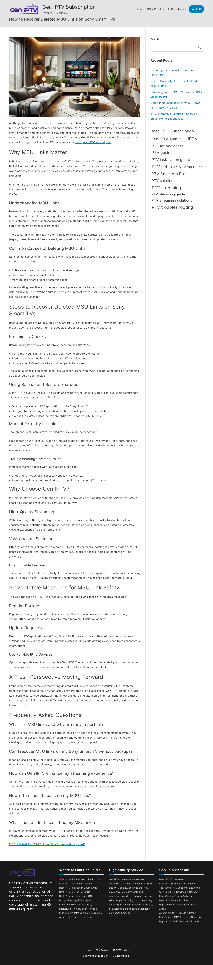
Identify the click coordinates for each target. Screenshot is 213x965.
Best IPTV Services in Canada (181, 891)
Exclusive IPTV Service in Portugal (78, 908)
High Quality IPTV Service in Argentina (80, 912)
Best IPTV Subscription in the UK (177, 883)
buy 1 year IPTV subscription (93, 142)
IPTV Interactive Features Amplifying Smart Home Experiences (174, 116)
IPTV (193, 138)
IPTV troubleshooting (172, 207)
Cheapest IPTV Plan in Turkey (75, 904)
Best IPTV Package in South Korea (78, 887)
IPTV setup (161, 166)
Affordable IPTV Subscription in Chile (79, 879)
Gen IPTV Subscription (69, 7)
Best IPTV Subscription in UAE (76, 896)
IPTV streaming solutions (171, 200)
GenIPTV (178, 139)
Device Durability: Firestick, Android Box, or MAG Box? (177, 83)
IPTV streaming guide (168, 194)
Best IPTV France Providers (174, 900)
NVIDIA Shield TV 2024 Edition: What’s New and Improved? (47, 844)
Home (139, 9)
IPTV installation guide (170, 159)
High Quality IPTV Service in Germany (180, 917)
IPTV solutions (163, 180)
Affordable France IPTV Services (77, 917)
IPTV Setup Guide (188, 167)
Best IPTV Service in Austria (74, 891)
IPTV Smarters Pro (168, 173)
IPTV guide (160, 152)
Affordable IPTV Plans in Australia (177, 912)
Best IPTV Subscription (172, 131)
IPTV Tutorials (177, 9)
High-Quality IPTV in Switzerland (177, 896)
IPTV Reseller (155, 9)
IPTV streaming (166, 187)
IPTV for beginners (167, 146)
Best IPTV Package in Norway (76, 883)
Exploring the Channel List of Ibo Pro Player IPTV (174, 72)
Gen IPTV (159, 139)
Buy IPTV (196, 9)
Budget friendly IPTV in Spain (75, 900)
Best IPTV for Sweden (171, 879)
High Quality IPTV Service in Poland (179, 921)
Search (155, 39)
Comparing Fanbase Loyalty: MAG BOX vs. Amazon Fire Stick (176, 105)
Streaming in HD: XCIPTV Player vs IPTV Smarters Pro (176, 94)
